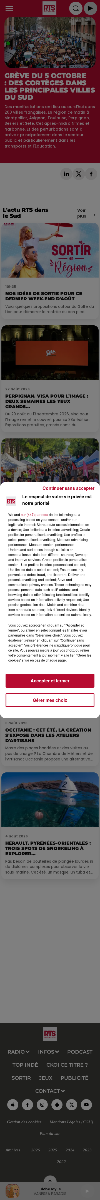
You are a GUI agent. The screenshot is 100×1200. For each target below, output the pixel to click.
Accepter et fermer (50, 680)
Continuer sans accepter (68, 488)
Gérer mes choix (50, 700)
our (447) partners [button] (34, 514)
